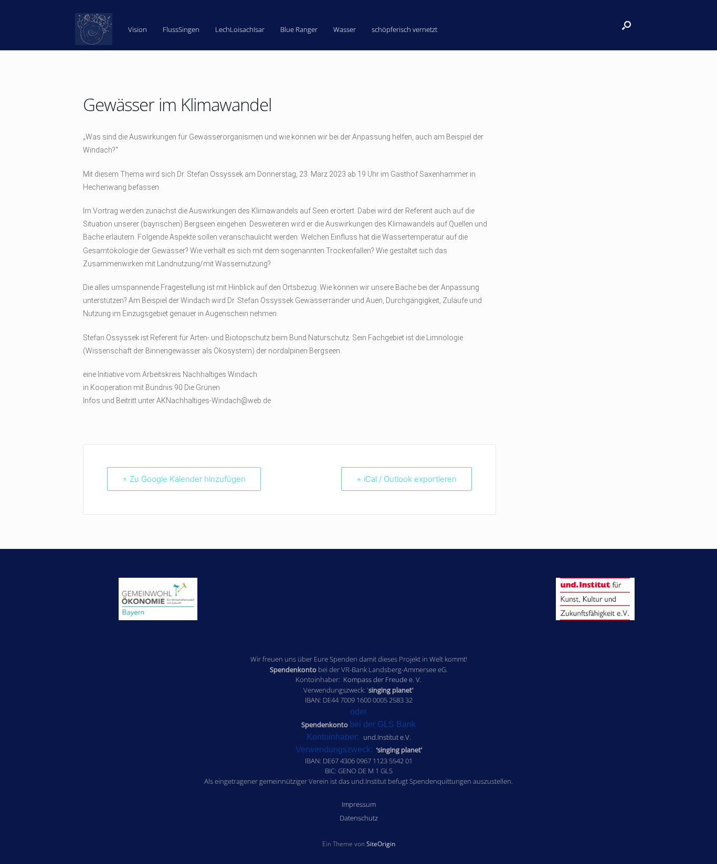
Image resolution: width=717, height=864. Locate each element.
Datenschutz (359, 818)
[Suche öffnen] (626, 25)
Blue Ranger (299, 29)
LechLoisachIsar (240, 29)
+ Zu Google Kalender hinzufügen (184, 479)
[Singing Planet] (93, 29)
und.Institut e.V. (387, 737)
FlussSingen (181, 29)
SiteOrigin (380, 844)
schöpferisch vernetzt (404, 29)
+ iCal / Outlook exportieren (406, 479)
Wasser (344, 29)
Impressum (359, 804)
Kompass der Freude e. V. (382, 679)
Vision (137, 29)
